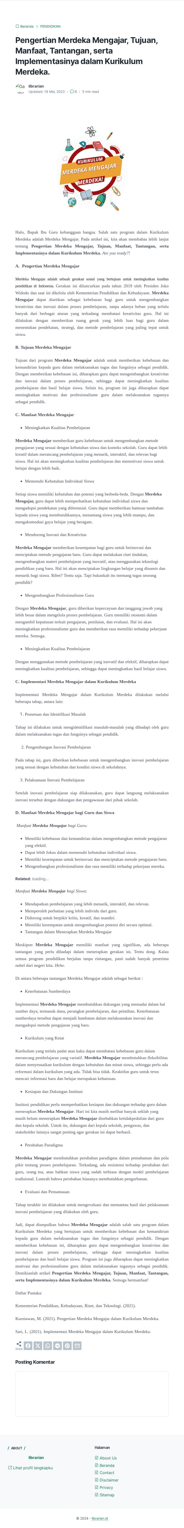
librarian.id (100, 1518)
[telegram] (57, 1345)
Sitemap (106, 1495)
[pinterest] (67, 1345)
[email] (77, 1345)
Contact (106, 1472)
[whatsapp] (47, 1345)
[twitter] (38, 1345)
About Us (107, 1458)
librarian (36, 1457)
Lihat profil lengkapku (32, 1467)
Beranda (106, 1465)
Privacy (105, 1487)
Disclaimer (108, 1480)
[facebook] (28, 1345)
